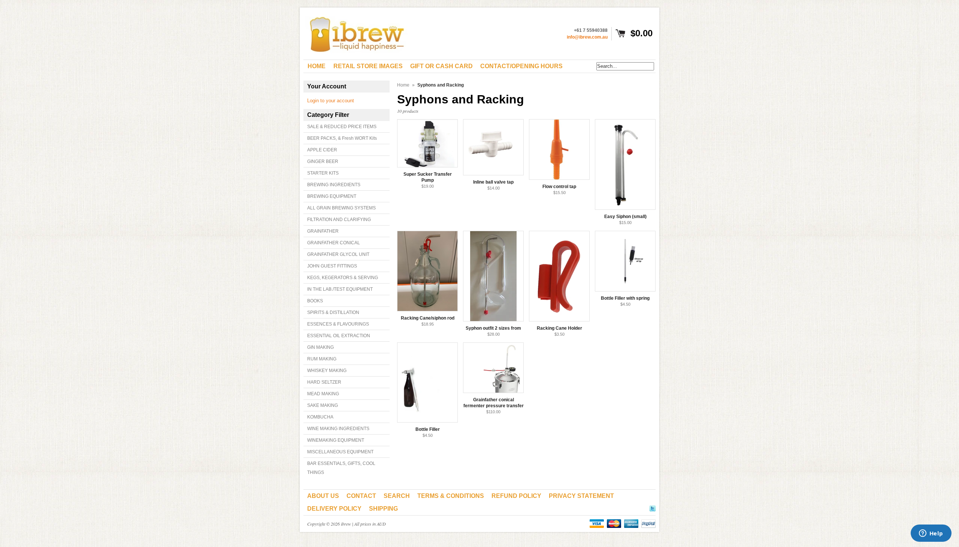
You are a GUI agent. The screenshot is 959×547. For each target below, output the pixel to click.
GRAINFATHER (323, 231)
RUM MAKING (321, 359)
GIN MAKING (320, 347)
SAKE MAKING (322, 405)
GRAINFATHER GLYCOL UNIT (338, 254)
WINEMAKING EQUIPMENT (335, 440)
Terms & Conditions (450, 496)
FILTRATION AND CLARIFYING (339, 219)
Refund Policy (516, 496)
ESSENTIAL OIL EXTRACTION (338, 335)
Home (403, 85)
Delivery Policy (334, 508)
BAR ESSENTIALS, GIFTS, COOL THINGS (341, 468)
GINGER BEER (322, 161)
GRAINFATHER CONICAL (333, 242)
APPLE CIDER (322, 149)
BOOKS (315, 300)
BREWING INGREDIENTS (333, 184)
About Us (323, 496)
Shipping (383, 508)
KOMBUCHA (320, 417)
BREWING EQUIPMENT (331, 196)
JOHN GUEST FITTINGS (332, 266)
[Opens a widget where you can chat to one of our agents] (931, 534)
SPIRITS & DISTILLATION (333, 312)
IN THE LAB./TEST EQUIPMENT (340, 289)
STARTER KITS (323, 173)
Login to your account (330, 100)
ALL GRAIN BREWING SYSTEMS (341, 208)
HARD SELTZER (324, 382)
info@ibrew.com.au (587, 37)
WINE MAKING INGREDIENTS (338, 428)
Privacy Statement (581, 496)
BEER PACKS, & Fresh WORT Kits (342, 138)
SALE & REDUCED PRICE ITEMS (341, 126)
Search (397, 496)
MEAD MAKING (323, 393)
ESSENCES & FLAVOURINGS (338, 324)
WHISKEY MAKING (327, 370)
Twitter (653, 507)
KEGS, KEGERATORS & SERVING (342, 277)
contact (361, 496)
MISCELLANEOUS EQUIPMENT (340, 451)
